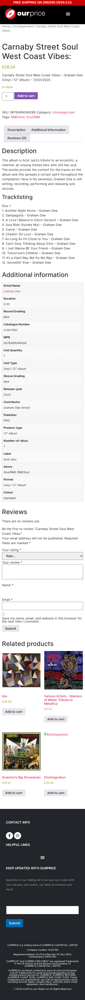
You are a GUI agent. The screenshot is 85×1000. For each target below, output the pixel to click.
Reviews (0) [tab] (17, 138)
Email (7, 599)
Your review (12, 562)
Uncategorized (23, 26)
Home (6, 26)
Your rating (11, 549)
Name (7, 585)
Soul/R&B (33, 117)
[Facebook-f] (9, 835)
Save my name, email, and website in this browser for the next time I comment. (42, 620)
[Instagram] (17, 835)
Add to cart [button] (13, 712)
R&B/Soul (18, 117)
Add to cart (26, 96)
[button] (68, 14)
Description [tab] (17, 130)
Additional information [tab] (48, 130)
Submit (14, 923)
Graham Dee (12, 291)
